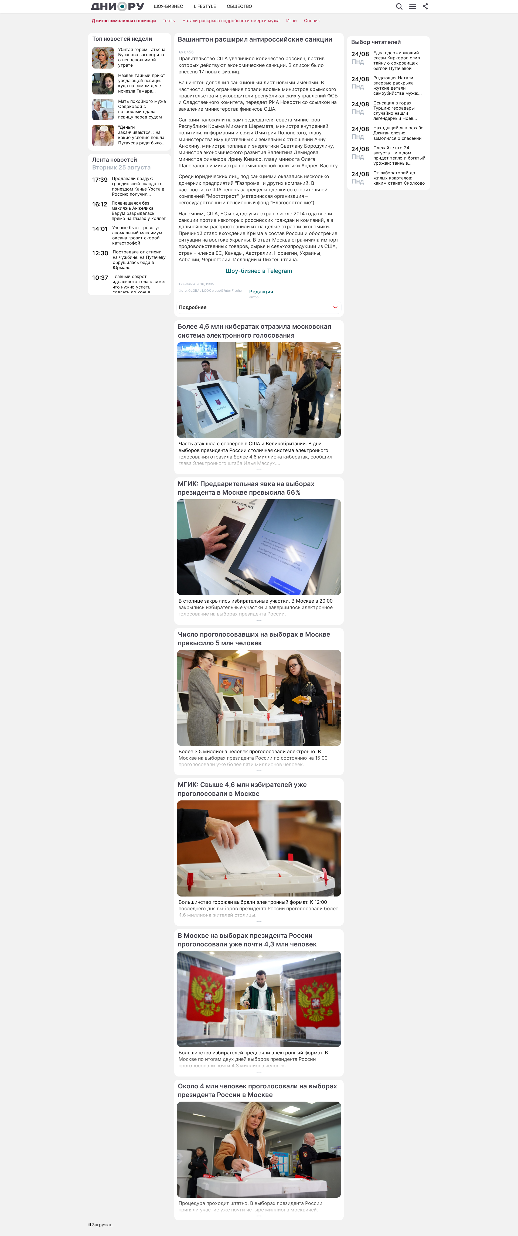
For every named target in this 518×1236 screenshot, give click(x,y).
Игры (291, 20)
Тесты (169, 20)
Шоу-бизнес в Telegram (259, 270)
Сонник (312, 20)
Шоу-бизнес (168, 6)
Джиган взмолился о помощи (124, 20)
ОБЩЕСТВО (239, 6)
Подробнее (193, 307)
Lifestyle (205, 6)
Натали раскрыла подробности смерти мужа (231, 20)
